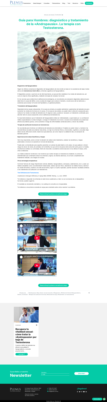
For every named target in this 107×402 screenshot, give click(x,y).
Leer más (21, 354)
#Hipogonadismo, (76, 293)
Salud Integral (37, 3)
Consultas (47, 3)
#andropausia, (32, 293)
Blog (63, 3)
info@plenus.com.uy (53, 391)
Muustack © (58, 401)
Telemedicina (56, 3)
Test (69, 3)
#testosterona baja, (52, 294)
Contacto (89, 3)
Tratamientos (27, 3)
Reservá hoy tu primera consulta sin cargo (53, 194)
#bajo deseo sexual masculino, (45, 293)
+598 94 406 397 (52, 389)
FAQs (82, 3)
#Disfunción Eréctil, (66, 293)
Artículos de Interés (49, 14)
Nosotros (75, 3)
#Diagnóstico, (57, 293)
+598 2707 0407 (52, 388)
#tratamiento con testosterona (66, 294)
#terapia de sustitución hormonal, (37, 294)
